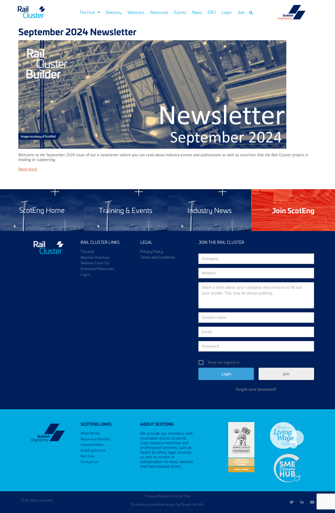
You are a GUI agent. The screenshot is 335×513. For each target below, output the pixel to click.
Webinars (135, 12)
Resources (159, 12)
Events (180, 12)
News (197, 12)
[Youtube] (312, 502)
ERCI (212, 12)
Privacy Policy (155, 496)
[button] (251, 12)
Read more (27, 169)
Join (241, 12)
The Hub (87, 12)
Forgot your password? (256, 389)
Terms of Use (180, 496)
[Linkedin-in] (302, 502)
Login (227, 12)
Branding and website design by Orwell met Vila (167, 504)
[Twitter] (292, 502)
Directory (114, 12)
